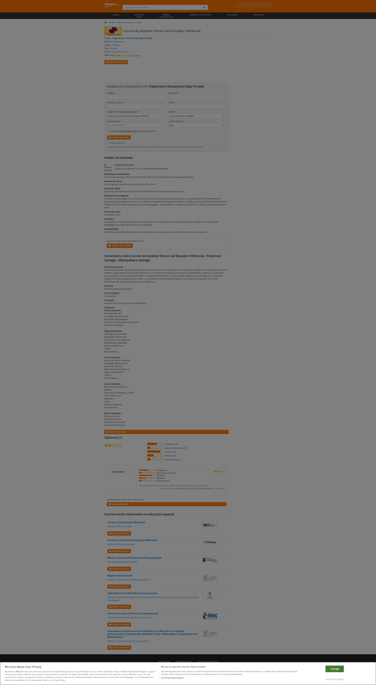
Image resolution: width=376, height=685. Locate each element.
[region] (188, 673)
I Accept (334, 668)
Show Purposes (334, 679)
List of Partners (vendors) (172, 677)
